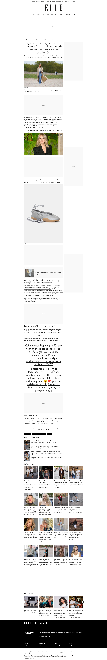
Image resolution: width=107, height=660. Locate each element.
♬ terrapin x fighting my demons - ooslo (46, 389)
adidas (49, 434)
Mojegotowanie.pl (42, 643)
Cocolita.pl (26, 645)
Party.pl (25, 641)
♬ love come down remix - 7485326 (47, 362)
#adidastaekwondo (40, 358)
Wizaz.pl (70, 643)
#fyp (54, 358)
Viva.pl (70, 641)
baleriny (43, 434)
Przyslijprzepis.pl (57, 645)
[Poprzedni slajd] (24, 602)
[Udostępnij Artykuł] (61, 90)
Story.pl (70, 645)
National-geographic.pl (43, 645)
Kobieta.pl (55, 643)
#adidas (52, 355)
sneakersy (35, 434)
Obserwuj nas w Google (54, 90)
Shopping (27, 434)
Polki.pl (55, 641)
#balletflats (32, 361)
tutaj (33, 658)
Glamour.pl (26, 643)
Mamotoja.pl (41, 641)
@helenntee (32, 345)
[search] (75, 14)
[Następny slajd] (83, 602)
